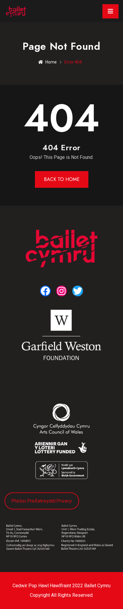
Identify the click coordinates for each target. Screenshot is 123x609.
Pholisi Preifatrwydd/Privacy (41, 501)
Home (51, 62)
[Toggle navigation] (110, 11)
